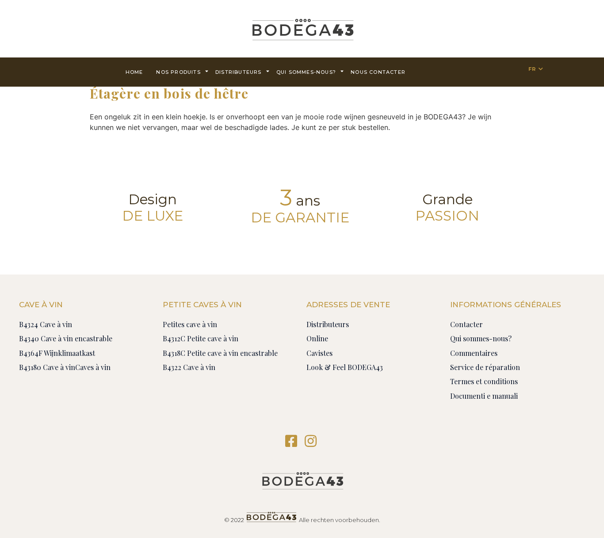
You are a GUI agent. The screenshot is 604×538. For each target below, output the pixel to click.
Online (317, 338)
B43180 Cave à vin (47, 367)
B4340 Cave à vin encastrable (65, 338)
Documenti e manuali (484, 396)
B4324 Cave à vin (45, 324)
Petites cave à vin (190, 324)
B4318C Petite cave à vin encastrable (220, 353)
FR (532, 69)
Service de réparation (485, 367)
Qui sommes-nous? (306, 72)
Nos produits (178, 72)
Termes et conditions (484, 381)
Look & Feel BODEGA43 (344, 367)
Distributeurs (238, 72)
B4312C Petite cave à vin (200, 338)
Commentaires (473, 353)
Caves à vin (93, 367)
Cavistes (319, 353)
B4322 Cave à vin (189, 367)
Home (134, 72)
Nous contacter (378, 72)
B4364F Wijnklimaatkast (57, 353)
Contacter (466, 324)
